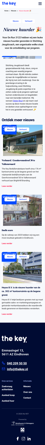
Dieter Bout (18, 100)
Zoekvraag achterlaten (7, 388)
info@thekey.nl (17, 369)
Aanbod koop (8, 395)
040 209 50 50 (17, 363)
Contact (27, 397)
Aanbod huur (8, 400)
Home (6, 11)
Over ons (27, 392)
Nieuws (13, 11)
